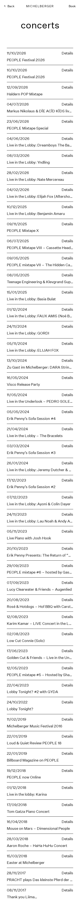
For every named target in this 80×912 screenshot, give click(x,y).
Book (72, 6)
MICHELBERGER (40, 6)
